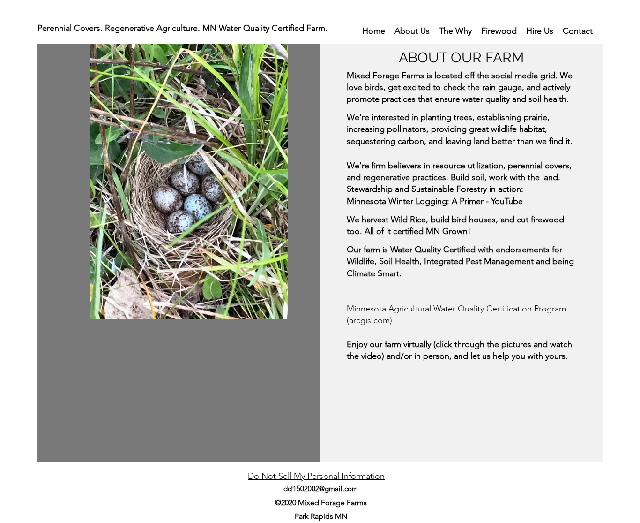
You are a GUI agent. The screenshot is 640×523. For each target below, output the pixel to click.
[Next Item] (271, 182)
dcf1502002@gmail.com (320, 488)
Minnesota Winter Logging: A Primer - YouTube (435, 201)
